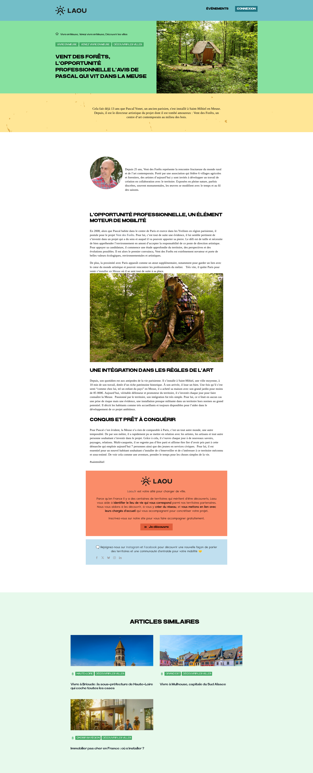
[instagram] (114, 557)
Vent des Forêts (125, 235)
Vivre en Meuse (67, 44)
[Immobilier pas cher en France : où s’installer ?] (112, 701)
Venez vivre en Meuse (95, 44)
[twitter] (102, 557)
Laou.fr (131, 491)
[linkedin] (120, 557)
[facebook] (97, 557)
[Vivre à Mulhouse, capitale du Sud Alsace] (201, 636)
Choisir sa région (88, 737)
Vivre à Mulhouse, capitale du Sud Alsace (193, 684)
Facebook (150, 547)
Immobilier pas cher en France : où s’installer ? (107, 748)
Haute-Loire (85, 673)
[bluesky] (108, 557)
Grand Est (173, 673)
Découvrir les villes (128, 44)
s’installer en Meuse (108, 271)
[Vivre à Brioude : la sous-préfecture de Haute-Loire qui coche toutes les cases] (112, 636)
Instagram (132, 547)
